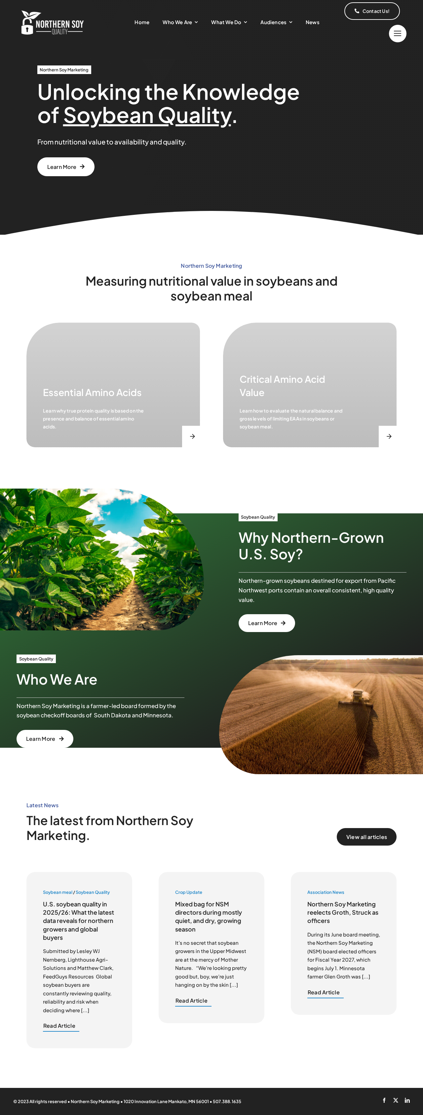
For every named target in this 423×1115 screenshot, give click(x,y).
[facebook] (384, 1100)
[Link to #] (397, 33)
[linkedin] (407, 1100)
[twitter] (395, 1100)
